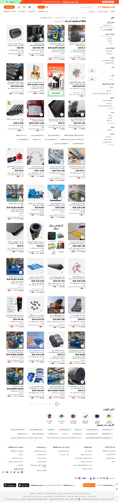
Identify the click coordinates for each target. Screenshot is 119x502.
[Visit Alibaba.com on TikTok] (3, 472)
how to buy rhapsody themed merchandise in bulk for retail (26, 437)
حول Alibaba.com (110, 447)
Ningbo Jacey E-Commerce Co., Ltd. (76, 94)
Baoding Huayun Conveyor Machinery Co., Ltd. (15, 53)
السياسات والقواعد (87, 468)
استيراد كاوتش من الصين (37, 433)
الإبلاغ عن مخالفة (41, 470)
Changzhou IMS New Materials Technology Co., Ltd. (56, 178)
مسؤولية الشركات (110, 458)
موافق (92, 70)
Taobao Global (67, 493)
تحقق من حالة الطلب (17, 458)
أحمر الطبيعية (78, 429)
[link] (116, 484)
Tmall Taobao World (50, 493)
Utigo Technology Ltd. (17, 92)
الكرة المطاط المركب (78, 143)
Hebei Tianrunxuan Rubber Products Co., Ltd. (56, 127)
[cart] (23, 7)
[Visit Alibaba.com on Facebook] (22, 472)
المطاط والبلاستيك (74, 17)
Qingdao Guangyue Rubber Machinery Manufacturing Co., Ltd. (35, 213)
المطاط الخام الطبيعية (92, 429)
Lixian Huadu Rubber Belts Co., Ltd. (76, 57)
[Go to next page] (31, 404)
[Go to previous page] (60, 404)
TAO (74, 493)
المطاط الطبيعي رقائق (53, 135)
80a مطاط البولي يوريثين (37, 135)
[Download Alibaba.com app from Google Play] (10, 485)
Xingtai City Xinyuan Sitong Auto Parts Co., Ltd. (15, 128)
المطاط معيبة (50, 429)
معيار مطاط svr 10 (76, 433)
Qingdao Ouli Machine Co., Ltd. (56, 57)
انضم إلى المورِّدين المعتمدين (15, 461)
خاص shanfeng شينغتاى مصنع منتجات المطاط (72, 139)
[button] (47, 7)
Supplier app (67, 485)
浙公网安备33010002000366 (90, 499)
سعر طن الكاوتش (53, 433)
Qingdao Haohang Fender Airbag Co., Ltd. (76, 127)
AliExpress (33, 493)
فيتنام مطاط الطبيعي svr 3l (35, 429)
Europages (86, 493)
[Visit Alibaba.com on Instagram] (11, 472)
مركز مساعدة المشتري (40, 451)
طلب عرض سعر (64, 454)
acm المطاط (36, 139)
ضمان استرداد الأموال (86, 454)
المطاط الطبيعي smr (23, 139)
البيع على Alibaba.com (17, 451)
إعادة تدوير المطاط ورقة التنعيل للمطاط (73, 135)
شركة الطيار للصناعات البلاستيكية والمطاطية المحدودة (98, 437)
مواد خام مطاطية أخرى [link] (46, 17)
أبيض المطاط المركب (91, 433)
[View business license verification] (76, 499)
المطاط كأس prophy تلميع (60, 143)
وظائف (113, 461)
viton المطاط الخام (106, 433)
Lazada (60, 493)
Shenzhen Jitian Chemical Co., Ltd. (76, 213)
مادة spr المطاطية (22, 433)
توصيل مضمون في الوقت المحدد (83, 458)
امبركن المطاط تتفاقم (64, 429)
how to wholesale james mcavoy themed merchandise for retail (63, 437)
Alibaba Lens (108, 485)
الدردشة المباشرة (41, 454)
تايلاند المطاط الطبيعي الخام (17, 429)
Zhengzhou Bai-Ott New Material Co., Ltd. (15, 174)
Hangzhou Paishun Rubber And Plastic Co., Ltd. (35, 174)
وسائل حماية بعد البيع (86, 461)
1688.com (40, 493)
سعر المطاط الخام (106, 429)
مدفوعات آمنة (88, 451)
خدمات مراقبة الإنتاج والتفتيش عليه (82, 465)
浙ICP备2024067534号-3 (107, 499)
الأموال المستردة (41, 461)
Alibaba (84, 17)
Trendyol (79, 493)
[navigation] (101, 211)
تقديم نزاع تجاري (41, 458)
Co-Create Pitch (110, 454)
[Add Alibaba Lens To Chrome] (89, 485)
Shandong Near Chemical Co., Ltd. (35, 128)
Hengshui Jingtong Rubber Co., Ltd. (35, 53)
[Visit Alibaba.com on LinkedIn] (18, 472)
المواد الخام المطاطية (60, 17)
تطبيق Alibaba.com (36, 485)
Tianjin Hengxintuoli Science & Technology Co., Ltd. (76, 176)
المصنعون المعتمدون (63, 451)
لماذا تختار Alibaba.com (109, 451)
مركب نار (64, 433)
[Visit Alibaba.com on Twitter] (14, 472)
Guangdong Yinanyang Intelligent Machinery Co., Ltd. (56, 215)
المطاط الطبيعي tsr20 (50, 139)
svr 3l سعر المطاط (20, 135)
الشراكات (20, 465)
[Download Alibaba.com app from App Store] (23, 485)
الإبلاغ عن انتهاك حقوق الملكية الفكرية (38, 466)
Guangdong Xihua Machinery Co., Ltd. (35, 91)
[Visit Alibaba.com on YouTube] (7, 472)
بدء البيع (21, 454)
